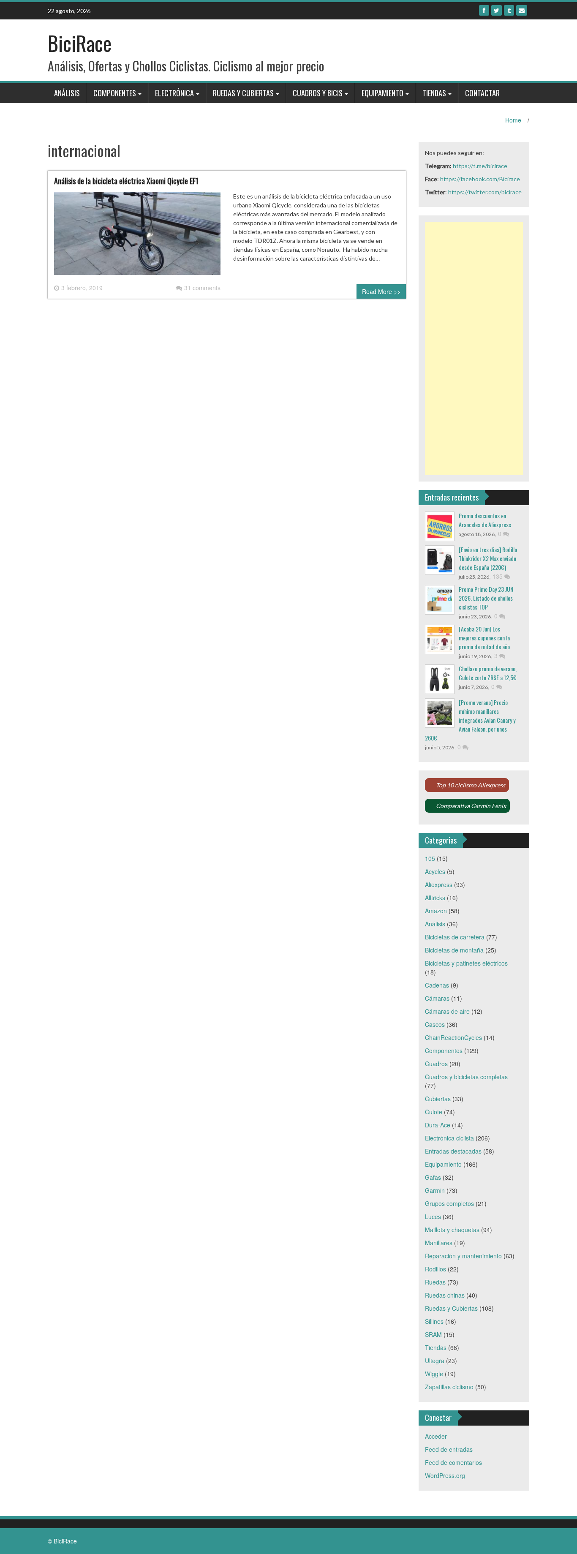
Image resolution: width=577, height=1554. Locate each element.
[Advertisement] (474, 348)
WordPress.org (445, 1475)
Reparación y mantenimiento (463, 1256)
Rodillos (435, 1269)
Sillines (434, 1321)
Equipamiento (382, 92)
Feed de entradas (449, 1449)
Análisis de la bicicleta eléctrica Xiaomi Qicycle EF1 (126, 180)
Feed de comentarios (453, 1462)
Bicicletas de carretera (454, 937)
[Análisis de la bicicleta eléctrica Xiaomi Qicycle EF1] (137, 236)
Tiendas (434, 92)
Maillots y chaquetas (452, 1229)
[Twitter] (496, 10)
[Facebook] (484, 10)
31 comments (202, 287)
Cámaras (437, 998)
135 (498, 576)
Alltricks (435, 897)
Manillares (438, 1242)
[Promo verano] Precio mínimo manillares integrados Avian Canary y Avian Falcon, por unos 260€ (470, 720)
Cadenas (437, 985)
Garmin (435, 1190)
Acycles (435, 871)
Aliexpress (438, 884)
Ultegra (434, 1360)
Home (513, 120)
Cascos (435, 1024)
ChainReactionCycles (453, 1037)
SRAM (433, 1334)
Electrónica (174, 92)
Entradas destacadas (453, 1151)
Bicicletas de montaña (454, 950)
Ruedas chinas (445, 1295)
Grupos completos (449, 1203)
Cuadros (436, 1063)
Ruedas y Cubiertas (243, 92)
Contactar (482, 92)
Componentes (114, 92)
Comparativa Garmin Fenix (471, 805)
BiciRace (80, 43)
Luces (433, 1216)
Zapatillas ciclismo (449, 1387)
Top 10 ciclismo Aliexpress (470, 785)
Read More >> (381, 291)
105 (430, 858)
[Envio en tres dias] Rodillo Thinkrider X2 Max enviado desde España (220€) (488, 558)
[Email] (521, 10)
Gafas (433, 1177)
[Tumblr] (509, 10)
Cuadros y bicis (318, 92)
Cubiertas (438, 1098)
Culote (433, 1112)
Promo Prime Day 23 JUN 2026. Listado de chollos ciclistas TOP (486, 598)
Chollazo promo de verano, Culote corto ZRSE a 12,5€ (488, 673)
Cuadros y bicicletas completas (466, 1076)
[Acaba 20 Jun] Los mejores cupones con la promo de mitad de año (484, 637)
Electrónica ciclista (449, 1138)
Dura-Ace (437, 1125)
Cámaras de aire (447, 1011)
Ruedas (435, 1282)
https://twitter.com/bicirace (485, 192)
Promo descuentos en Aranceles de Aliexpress (485, 520)
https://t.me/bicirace (480, 165)
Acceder (436, 1436)
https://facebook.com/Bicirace (480, 178)
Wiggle (434, 1373)
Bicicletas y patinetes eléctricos (466, 963)
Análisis (67, 92)
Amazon (436, 910)
